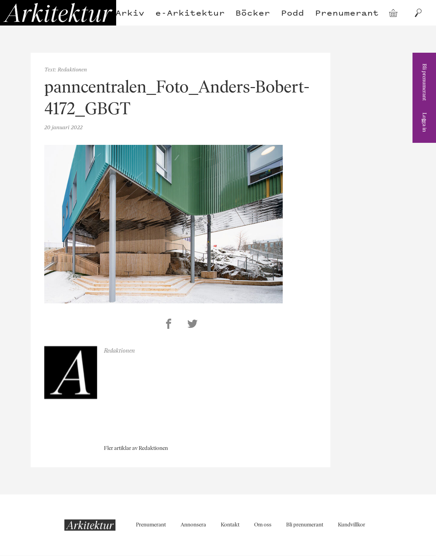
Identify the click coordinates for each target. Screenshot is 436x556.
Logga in (424, 122)
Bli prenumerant (424, 82)
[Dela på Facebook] (169, 325)
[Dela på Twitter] (192, 325)
